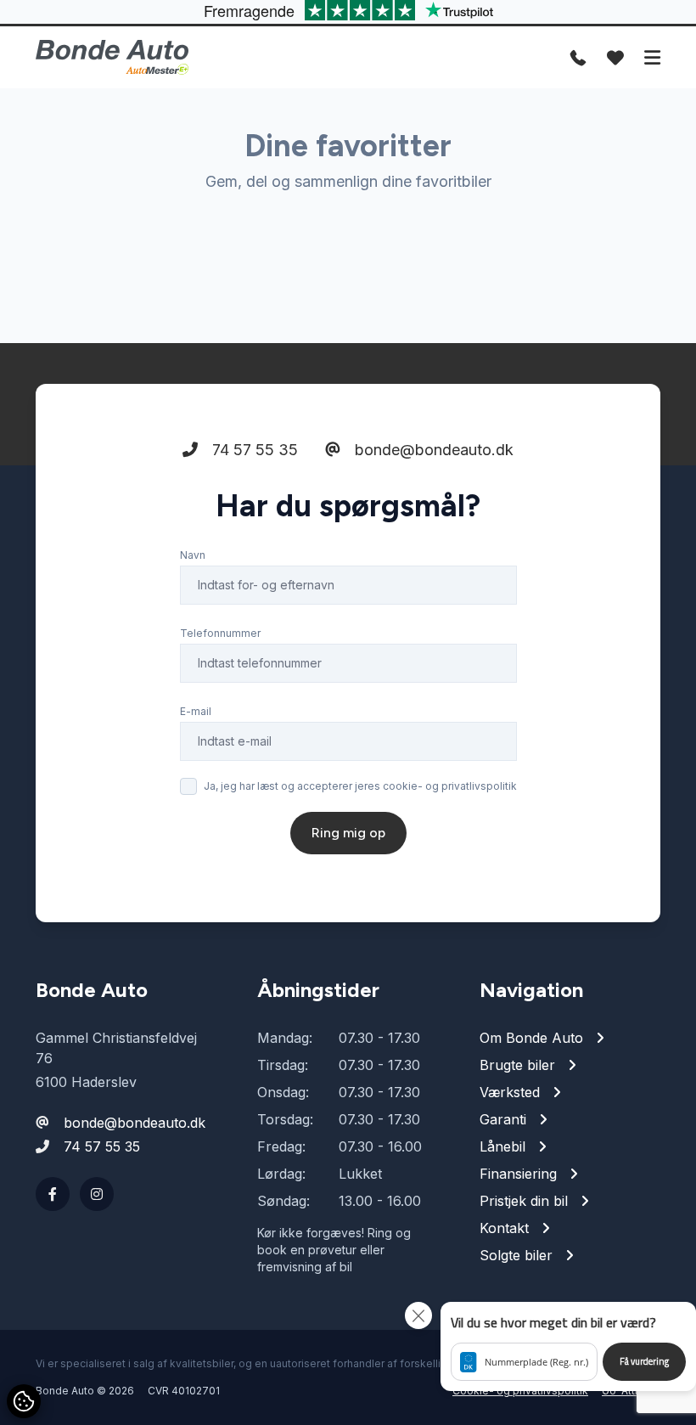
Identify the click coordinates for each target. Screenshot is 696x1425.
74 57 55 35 (253, 450)
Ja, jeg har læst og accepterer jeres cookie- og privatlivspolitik (360, 786)
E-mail (195, 711)
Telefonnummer (220, 633)
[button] (568, 1346)
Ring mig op (348, 833)
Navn (192, 555)
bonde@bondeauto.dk (432, 450)
